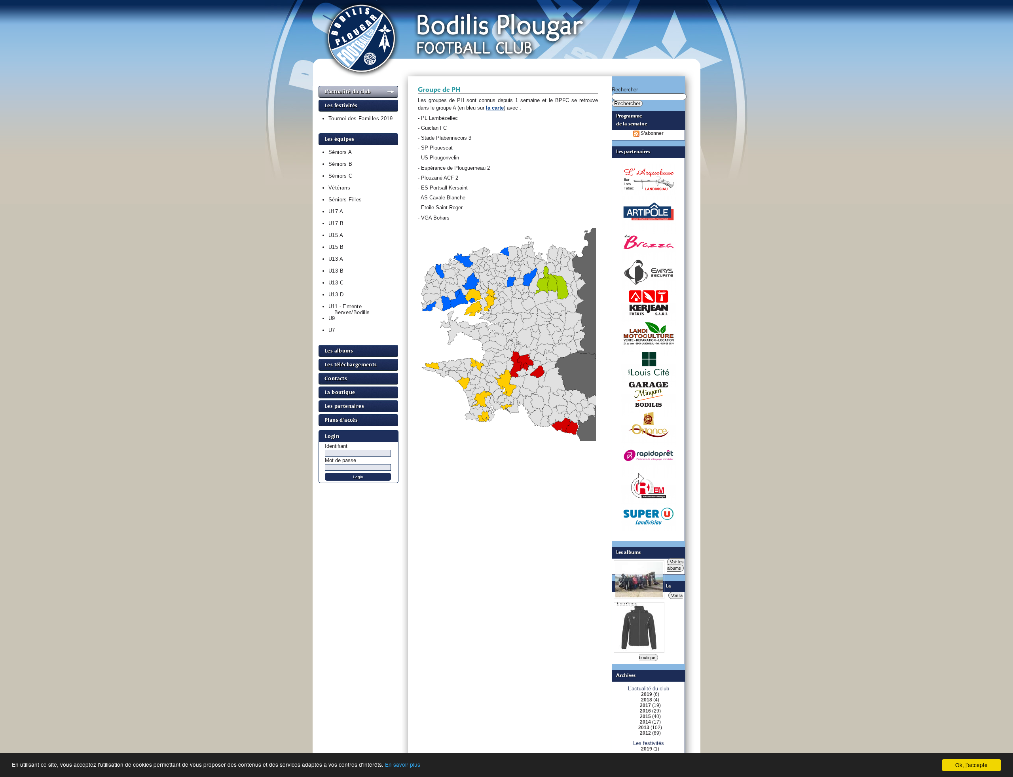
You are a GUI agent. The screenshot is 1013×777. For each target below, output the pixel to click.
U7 (331, 330)
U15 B (335, 247)
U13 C (335, 283)
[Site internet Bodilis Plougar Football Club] (507, 84)
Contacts (335, 378)
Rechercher (625, 90)
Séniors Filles (345, 200)
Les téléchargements (350, 364)
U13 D (335, 295)
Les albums (338, 350)
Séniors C (340, 176)
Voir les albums (675, 564)
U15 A (335, 235)
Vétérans (339, 188)
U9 (331, 318)
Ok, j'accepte (971, 765)
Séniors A (340, 152)
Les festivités (341, 105)
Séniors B (340, 164)
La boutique (339, 392)
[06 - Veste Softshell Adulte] (639, 649)
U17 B (335, 223)
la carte (495, 108)
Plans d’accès (341, 420)
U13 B (335, 271)
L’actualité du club (347, 91)
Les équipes (339, 139)
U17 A (335, 211)
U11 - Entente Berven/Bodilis (349, 309)
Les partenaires (344, 406)
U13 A (335, 259)
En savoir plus (402, 764)
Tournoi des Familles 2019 (360, 118)
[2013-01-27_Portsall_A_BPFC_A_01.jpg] (639, 596)
